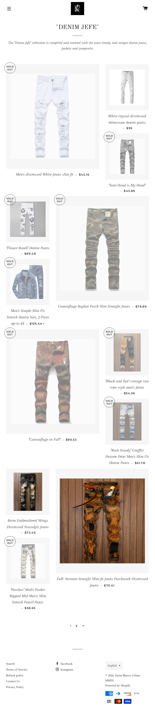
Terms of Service (16, 669)
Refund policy (15, 675)
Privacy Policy (15, 687)
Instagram (66, 669)
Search (10, 664)
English (112, 665)
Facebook (66, 664)
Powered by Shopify (117, 685)
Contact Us (13, 681)
